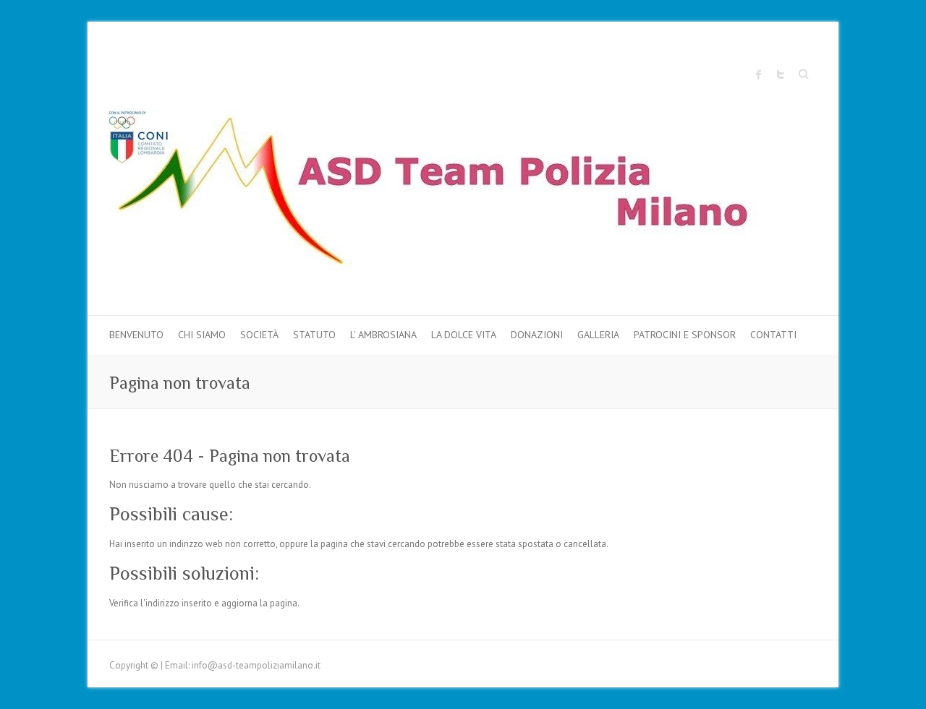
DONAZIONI (537, 334)
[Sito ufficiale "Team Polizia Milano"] (449, 193)
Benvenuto (136, 334)
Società (259, 334)
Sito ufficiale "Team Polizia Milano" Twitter (780, 74)
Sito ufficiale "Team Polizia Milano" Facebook (759, 74)
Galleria (598, 334)
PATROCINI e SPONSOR (685, 334)
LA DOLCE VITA (463, 334)
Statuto (314, 334)
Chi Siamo (202, 334)
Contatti (773, 334)
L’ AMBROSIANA (383, 334)
